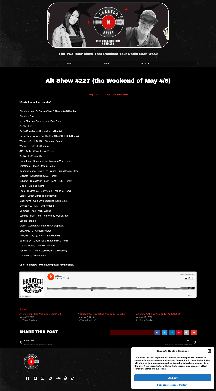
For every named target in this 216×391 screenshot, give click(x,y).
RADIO (144, 63)
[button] (209, 351)
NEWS (106, 63)
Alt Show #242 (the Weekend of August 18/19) (158, 314)
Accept (173, 378)
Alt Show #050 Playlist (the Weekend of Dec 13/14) (102, 314)
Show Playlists (120, 94)
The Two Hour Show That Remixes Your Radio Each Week (108, 54)
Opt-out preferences (167, 385)
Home (69, 63)
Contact (183, 385)
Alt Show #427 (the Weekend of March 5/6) (40, 314)
